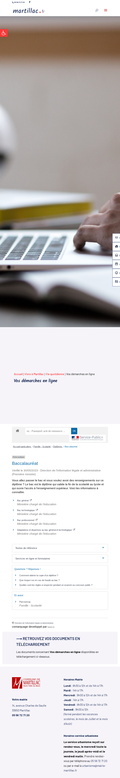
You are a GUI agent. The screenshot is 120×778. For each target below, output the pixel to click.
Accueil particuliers (22, 446)
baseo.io (51, 627)
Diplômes (58, 446)
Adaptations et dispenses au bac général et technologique (45, 530)
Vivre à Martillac (34, 374)
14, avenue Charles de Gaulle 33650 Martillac (29, 710)
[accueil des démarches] (17, 430)
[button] (4, 33)
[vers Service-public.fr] (87, 438)
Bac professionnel (26, 520)
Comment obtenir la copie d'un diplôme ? (38, 575)
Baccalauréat (71, 446)
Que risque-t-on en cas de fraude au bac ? (39, 580)
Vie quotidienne (55, 374)
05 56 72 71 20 (99, 761)
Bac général (23, 500)
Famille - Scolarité (42, 446)
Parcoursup (24, 602)
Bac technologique (26, 510)
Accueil (18, 374)
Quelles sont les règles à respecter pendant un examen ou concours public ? (55, 585)
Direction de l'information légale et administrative (34, 623)
